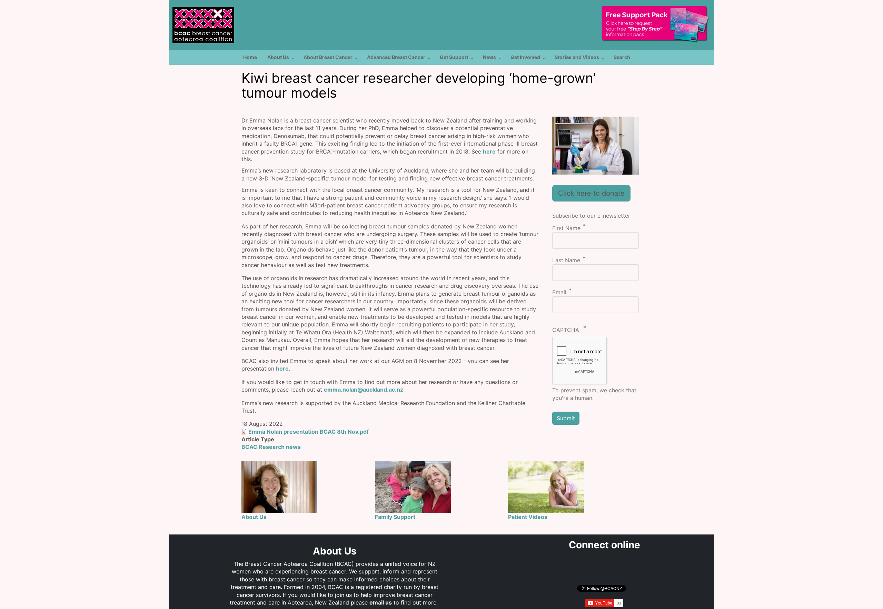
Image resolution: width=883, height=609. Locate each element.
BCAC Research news (271, 446)
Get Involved (525, 57)
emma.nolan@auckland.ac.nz (363, 389)
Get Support (454, 57)
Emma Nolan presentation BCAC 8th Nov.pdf (308, 431)
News (489, 57)
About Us (278, 57)
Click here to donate (591, 193)
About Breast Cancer (328, 57)
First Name (566, 228)
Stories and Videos (577, 57)
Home (250, 57)
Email (559, 292)
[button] (595, 144)
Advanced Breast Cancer (396, 57)
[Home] (203, 21)
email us (380, 602)
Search (622, 57)
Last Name (566, 260)
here (489, 151)
